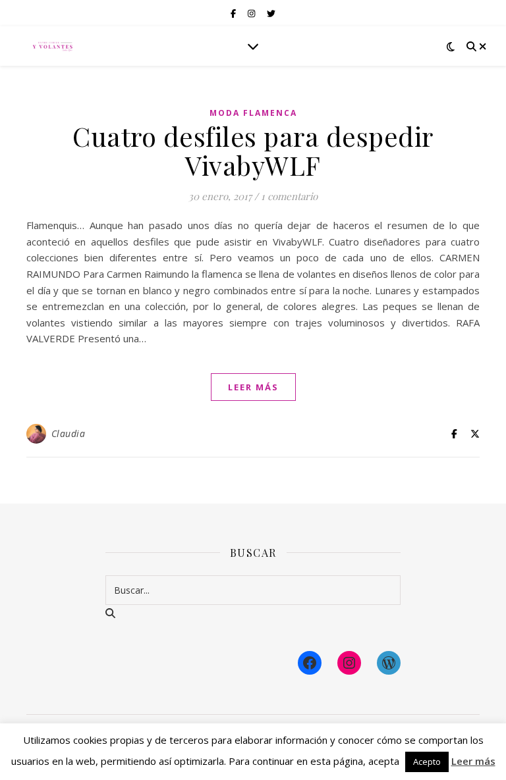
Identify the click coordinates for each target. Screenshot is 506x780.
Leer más (473, 760)
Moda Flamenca (253, 112)
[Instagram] (349, 663)
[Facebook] (310, 663)
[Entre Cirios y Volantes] (52, 46)
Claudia (68, 433)
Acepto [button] (427, 761)
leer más (253, 387)
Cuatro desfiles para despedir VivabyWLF (253, 150)
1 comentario (289, 196)
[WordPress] (389, 663)
